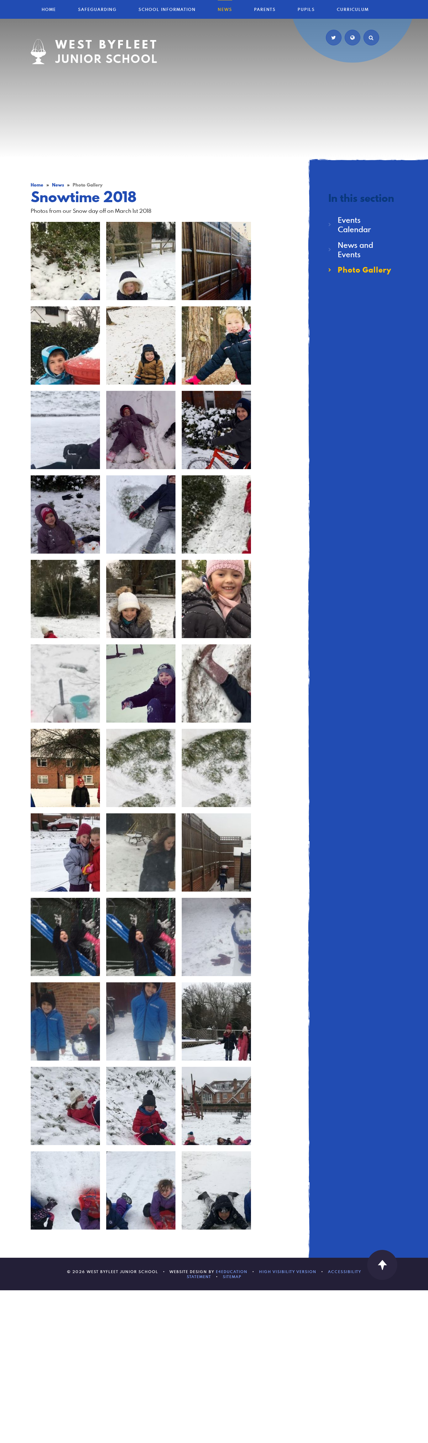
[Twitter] (334, 37)
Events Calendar (354, 224)
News (58, 185)
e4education (232, 1271)
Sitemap (232, 1276)
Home (37, 185)
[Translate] (352, 37)
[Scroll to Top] (382, 1265)
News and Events (355, 249)
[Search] (371, 37)
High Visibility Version (287, 1271)
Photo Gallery (87, 185)
